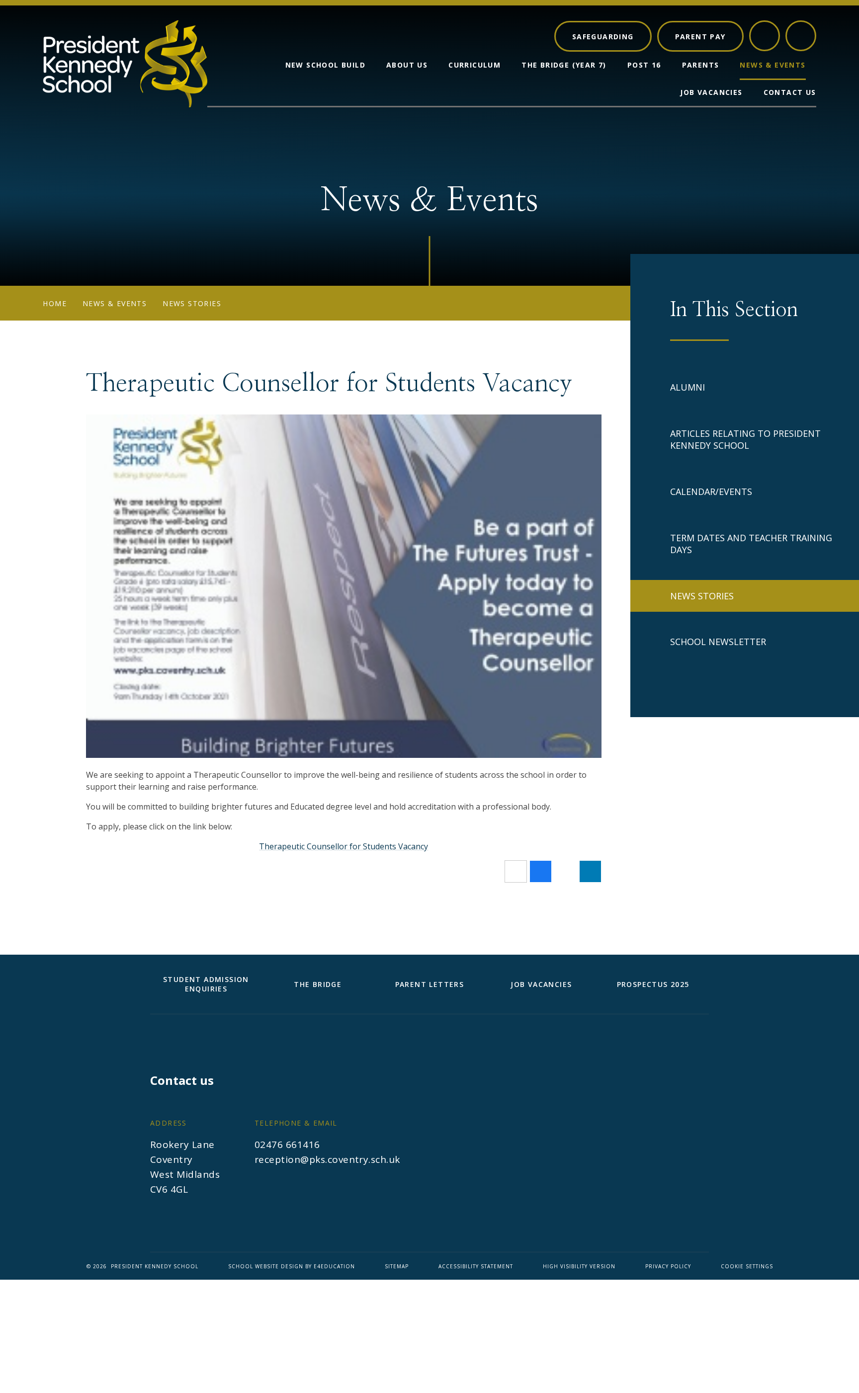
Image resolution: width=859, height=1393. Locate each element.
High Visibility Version (579, 1266)
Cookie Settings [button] (747, 1266)
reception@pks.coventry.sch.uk (327, 1159)
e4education (334, 1266)
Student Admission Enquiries (206, 984)
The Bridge (318, 984)
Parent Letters (429, 984)
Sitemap (397, 1266)
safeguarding (603, 36)
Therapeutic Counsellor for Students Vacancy (343, 846)
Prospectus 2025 (653, 984)
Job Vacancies (541, 984)
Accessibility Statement (475, 1266)
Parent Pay (700, 36)
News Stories (192, 303)
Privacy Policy (668, 1266)
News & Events (115, 303)
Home (55, 303)
